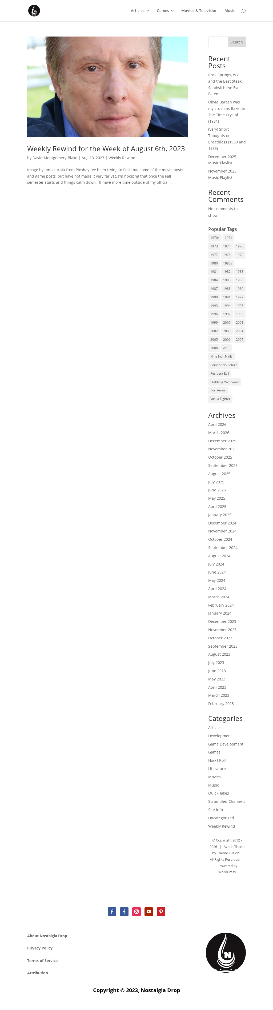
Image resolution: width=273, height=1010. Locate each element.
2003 (227, 331)
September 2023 (223, 646)
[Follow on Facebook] (112, 911)
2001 (239, 322)
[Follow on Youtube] (148, 911)
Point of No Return (223, 365)
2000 (227, 322)
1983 (239, 271)
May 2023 (216, 679)
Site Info (215, 809)
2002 (214, 331)
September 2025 (223, 465)
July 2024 (216, 564)
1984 (214, 280)
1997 (227, 314)
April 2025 (217, 506)
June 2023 (217, 670)
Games (163, 11)
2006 (227, 339)
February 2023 (221, 703)
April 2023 (217, 687)
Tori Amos (218, 390)
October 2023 (220, 637)
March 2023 (218, 695)
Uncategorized (221, 817)
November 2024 (222, 531)
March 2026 (218, 432)
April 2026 (217, 424)
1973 (214, 246)
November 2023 (222, 629)
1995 (239, 305)
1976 (239, 246)
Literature (217, 768)
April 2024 (217, 588)
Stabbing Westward (224, 382)
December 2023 (222, 621)
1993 (214, 305)
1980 (214, 263)
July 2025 (216, 481)
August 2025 (219, 473)
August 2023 (219, 654)
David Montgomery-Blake (55, 157)
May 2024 (216, 580)
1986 (239, 280)
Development (220, 735)
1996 (214, 314)
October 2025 (220, 457)
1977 (214, 254)
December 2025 (222, 440)
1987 (214, 288)
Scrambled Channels (226, 801)
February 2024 (221, 605)
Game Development (225, 744)
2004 (239, 331)
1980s (227, 263)
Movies (214, 776)
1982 (227, 271)
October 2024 (220, 539)
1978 (227, 254)
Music (229, 11)
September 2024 (223, 547)
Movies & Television (199, 11)
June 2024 (217, 572)
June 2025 (217, 489)
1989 (239, 288)
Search (237, 42)
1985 (227, 280)
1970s (214, 237)
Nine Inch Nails (221, 356)
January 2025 (219, 514)
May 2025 (216, 498)
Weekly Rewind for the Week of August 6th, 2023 (106, 148)
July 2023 (216, 662)
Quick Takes (218, 793)
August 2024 (219, 555)
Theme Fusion (228, 853)
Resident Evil (219, 373)
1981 (214, 271)
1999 (214, 322)
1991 (227, 297)
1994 (227, 305)
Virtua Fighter (220, 398)
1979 (239, 254)
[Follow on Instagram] (136, 911)
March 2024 (218, 596)
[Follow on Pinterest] (161, 911)
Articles (137, 11)
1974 (227, 246)
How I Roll (217, 760)
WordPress (227, 871)
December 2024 (222, 523)
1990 (214, 297)
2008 (214, 348)
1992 (239, 297)
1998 (239, 314)
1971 (228, 237)
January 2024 (219, 613)
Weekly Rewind (122, 157)
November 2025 (222, 448)
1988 (227, 288)
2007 (239, 339)
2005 (214, 339)
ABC (226, 348)
